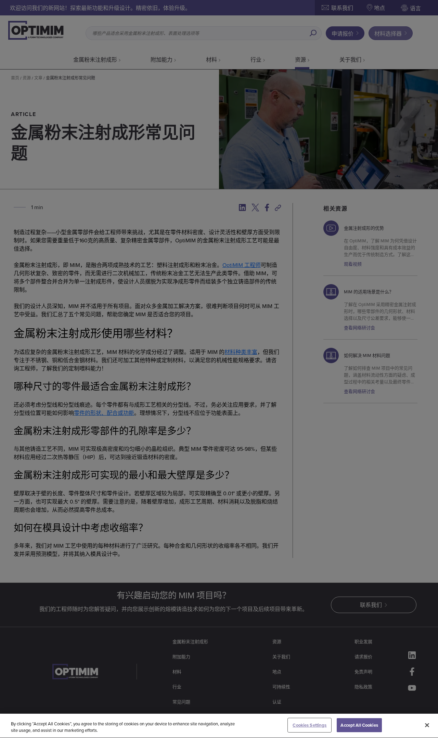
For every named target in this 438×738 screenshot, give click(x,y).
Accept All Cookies (359, 725)
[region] (219, 726)
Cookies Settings (309, 725)
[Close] (427, 725)
